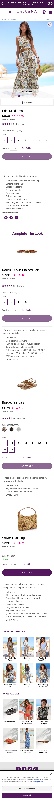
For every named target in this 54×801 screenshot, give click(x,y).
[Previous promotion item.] (3, 3)
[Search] (10, 12)
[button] (49, 24)
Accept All (27, 795)
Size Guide (26, 148)
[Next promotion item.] (51, 3)
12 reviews (19, 124)
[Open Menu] (3, 12)
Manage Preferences (27, 789)
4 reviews (20, 286)
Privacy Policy (38, 782)
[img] (7, 124)
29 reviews (21, 418)
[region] (27, 785)
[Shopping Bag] (50, 12)
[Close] (51, 774)
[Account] (44, 12)
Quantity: (5, 148)
